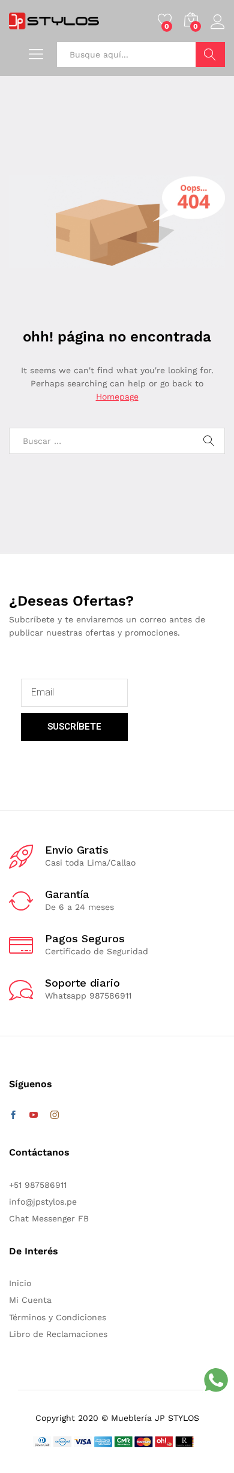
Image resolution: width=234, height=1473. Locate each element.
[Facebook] (13, 1115)
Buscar (210, 54)
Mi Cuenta (30, 1300)
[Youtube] (33, 1115)
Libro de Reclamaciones (58, 1334)
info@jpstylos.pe (43, 1201)
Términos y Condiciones (57, 1317)
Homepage (117, 396)
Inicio (20, 1283)
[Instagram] (54, 1115)
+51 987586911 (38, 1185)
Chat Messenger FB (49, 1218)
